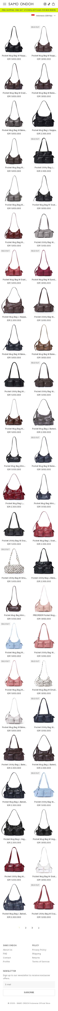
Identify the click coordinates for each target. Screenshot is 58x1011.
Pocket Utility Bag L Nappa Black (44, 168)
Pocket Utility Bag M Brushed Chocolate (43, 392)
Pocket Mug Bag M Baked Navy (44, 466)
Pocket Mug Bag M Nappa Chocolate (44, 56)
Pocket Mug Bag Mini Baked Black (14, 466)
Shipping (36, 954)
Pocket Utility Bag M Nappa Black (14, 392)
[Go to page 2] (39, 927)
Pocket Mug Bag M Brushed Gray (14, 205)
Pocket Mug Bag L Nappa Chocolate (14, 317)
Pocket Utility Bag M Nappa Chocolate (43, 317)
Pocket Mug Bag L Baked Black (14, 802)
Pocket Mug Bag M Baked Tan (44, 354)
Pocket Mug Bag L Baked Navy (14, 914)
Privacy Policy (39, 950)
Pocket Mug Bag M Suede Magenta (44, 280)
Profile (6, 961)
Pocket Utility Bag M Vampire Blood (14, 877)
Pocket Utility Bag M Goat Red (44, 914)
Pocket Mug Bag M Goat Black (43, 205)
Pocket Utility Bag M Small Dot (14, 578)
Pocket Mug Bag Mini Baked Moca (14, 615)
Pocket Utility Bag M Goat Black (14, 541)
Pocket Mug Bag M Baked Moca (44, 93)
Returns (36, 958)
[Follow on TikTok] (49, 4)
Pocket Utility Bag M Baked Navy (43, 727)
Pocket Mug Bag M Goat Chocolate (14, 93)
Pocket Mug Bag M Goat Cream (43, 877)
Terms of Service (41, 961)
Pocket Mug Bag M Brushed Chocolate (14, 168)
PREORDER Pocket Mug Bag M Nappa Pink (44, 615)
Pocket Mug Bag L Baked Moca (44, 765)
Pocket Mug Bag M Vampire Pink (14, 690)
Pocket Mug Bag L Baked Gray (44, 429)
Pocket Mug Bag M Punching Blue (14, 653)
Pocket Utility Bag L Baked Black (43, 578)
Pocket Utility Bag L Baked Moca (14, 765)
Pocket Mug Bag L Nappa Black (44, 130)
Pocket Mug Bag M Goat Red (14, 280)
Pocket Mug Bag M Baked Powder (14, 727)
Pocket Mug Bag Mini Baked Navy (44, 503)
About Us (7, 950)
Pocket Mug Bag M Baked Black (14, 354)
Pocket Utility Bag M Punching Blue (43, 802)
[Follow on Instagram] (45, 4)
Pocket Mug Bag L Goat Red (44, 541)
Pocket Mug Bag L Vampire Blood (14, 503)
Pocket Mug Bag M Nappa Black (14, 56)
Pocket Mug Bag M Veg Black (44, 839)
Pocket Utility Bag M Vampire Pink (43, 653)
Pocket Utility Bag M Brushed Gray (43, 242)
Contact (7, 958)
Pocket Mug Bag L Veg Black (14, 839)
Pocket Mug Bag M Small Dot (44, 690)
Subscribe (29, 992)
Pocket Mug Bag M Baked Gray (14, 130)
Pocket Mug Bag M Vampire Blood (14, 242)
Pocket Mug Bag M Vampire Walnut (14, 429)
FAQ (5, 954)
